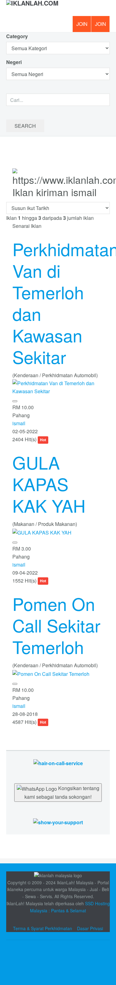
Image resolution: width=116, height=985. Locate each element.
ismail (18, 423)
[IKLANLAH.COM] (32, 8)
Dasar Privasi (90, 928)
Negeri (14, 62)
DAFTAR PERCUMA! (102, 26)
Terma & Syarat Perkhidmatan (42, 928)
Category (17, 36)
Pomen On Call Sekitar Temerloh (56, 625)
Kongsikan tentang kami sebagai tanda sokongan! (61, 792)
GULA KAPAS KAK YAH (48, 484)
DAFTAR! (81, 24)
